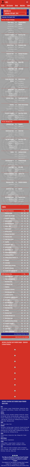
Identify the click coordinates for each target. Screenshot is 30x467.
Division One (22, 408)
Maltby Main (11, 90)
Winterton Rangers (9, 113)
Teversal (20, 189)
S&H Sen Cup (11, 419)
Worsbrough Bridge (9, 197)
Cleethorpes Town (10, 131)
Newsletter (18, 444)
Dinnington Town (22, 139)
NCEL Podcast (22, 410)
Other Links (13, 451)
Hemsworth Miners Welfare (11, 321)
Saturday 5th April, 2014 (8, 17)
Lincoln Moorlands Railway (9, 80)
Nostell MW (21, 62)
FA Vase (2, 417)
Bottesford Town (10, 124)
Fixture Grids (3, 421)
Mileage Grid (20, 435)
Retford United (21, 79)
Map (15, 435)
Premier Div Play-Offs (24, 427)
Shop (2, 447)
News (16, 5)
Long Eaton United (22, 113)
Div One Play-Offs (14, 416)
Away (7, 424)
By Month (17, 414)
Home (2, 5)
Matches (22, 5)
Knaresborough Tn (9, 161)
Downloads (8, 444)
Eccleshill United (22, 152)
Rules (23, 443)
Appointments (11, 439)
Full (1, 424)
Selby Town (20, 131)
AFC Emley (20, 167)
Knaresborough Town (9, 292)
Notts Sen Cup (4, 419)
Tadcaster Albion (10, 98)
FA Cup (26, 416)
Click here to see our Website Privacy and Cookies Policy (15, 465)
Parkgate (7, 260)
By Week (12, 414)
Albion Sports (11, 22)
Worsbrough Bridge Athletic (11, 297)
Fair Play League (10, 427)
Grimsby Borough (22, 161)
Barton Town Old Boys (23, 105)
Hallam (12, 152)
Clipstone (20, 124)
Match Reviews (10, 410)
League (9, 408)
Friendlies (26, 419)
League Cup (21, 416)
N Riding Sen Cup (25, 417)
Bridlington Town (22, 45)
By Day (7, 414)
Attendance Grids (10, 421)
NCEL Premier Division (8, 19)
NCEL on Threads (4, 449)
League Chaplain (12, 443)
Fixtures (5, 408)
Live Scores (9, 5)
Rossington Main (10, 182)
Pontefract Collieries (9, 174)
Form (10, 424)
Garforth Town (10, 62)
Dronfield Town (21, 197)
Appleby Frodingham (9, 331)
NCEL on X (6, 447)
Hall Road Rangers (9, 139)
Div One (8, 416)
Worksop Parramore (22, 54)
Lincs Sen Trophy (16, 417)
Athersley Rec (21, 90)
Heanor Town (11, 69)
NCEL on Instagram (13, 447)
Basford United (10, 45)
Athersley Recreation (10, 234)
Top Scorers (3, 427)
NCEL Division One (7, 121)
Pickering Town (21, 35)
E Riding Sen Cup (8, 417)
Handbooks (3, 444)
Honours (14, 444)
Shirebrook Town (10, 189)
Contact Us (18, 443)
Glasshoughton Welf (23, 98)
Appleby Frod (21, 174)
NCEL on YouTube (21, 449)
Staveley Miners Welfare (22, 23)
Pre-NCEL (24, 444)
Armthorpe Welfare (9, 35)
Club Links (8, 451)
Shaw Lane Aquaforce (10, 279)
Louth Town (11, 167)
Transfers (16, 410)
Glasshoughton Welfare (10, 252)
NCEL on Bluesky (12, 449)
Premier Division (15, 408)
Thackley (12, 105)
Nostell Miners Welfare (10, 265)
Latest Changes (4, 439)
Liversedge (20, 69)
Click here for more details (21, 337)
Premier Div (21, 414)
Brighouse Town (10, 54)
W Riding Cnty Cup (19, 419)
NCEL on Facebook (22, 447)
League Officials (4, 443)
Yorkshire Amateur (22, 182)
